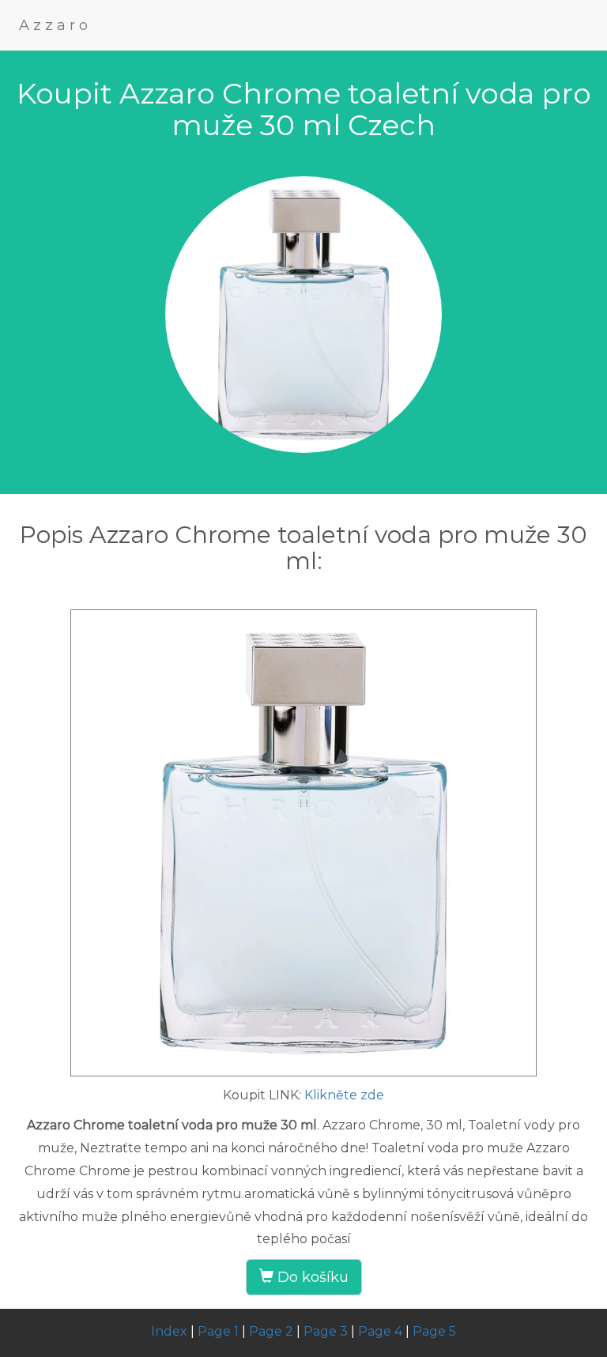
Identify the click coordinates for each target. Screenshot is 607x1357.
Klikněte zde (344, 1095)
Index (169, 1331)
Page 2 (271, 1331)
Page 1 (218, 1331)
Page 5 (434, 1331)
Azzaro (55, 25)
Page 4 (380, 1331)
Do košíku (311, 1277)
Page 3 (326, 1331)
